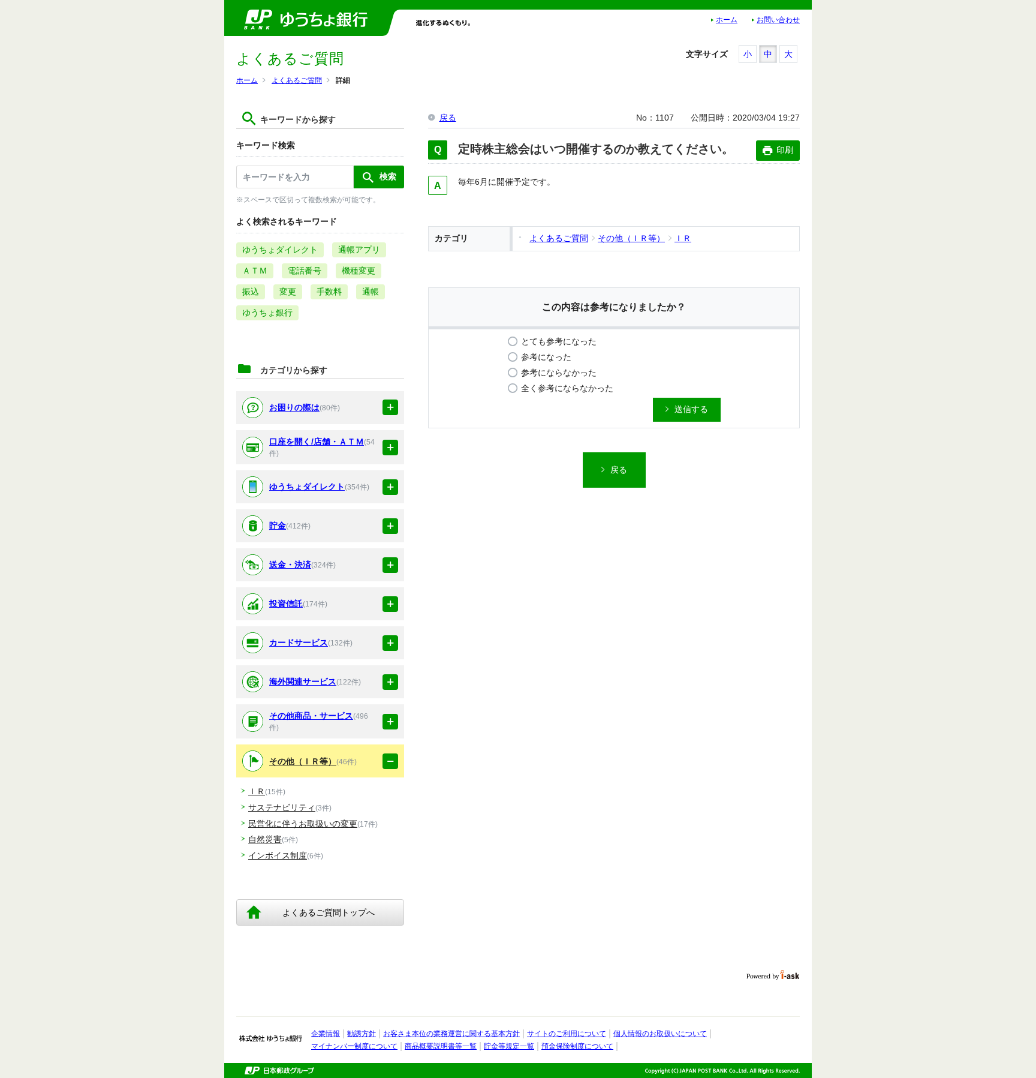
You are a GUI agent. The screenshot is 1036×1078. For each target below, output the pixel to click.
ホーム (726, 20)
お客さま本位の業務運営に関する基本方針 (451, 1033)
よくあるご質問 (297, 80)
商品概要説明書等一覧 (441, 1046)
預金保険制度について (577, 1046)
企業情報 (325, 1033)
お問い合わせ (778, 20)
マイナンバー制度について (354, 1046)
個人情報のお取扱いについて (660, 1033)
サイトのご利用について (566, 1033)
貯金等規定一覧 (509, 1046)
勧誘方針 (361, 1033)
